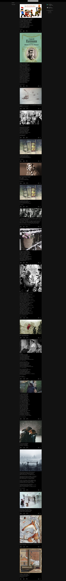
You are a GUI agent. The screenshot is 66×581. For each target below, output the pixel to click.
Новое (13, 2)
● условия (49, 11)
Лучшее (13, 4)
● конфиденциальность (50, 10)
